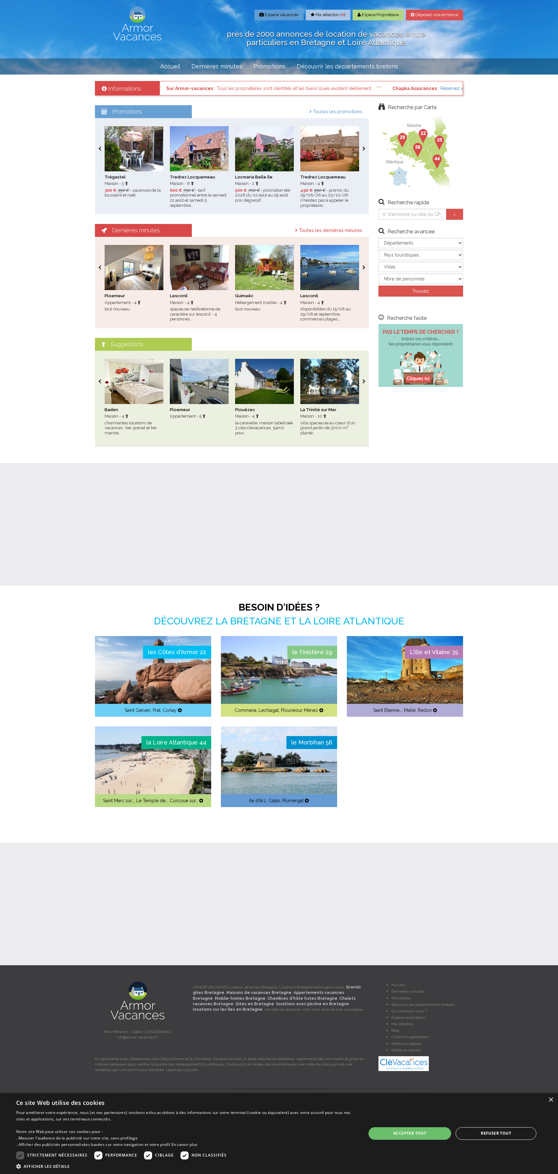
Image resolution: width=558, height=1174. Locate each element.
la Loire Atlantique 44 (176, 742)
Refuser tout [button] (496, 1133)
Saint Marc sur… (118, 800)
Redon (425, 710)
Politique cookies (406, 1050)
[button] (186, 1166)
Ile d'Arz (257, 800)
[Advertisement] (279, 524)
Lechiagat (269, 710)
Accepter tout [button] (409, 1133)
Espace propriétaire (408, 1017)
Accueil (170, 66)
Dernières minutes (216, 66)
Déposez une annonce (436, 14)
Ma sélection (402, 1024)
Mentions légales (406, 1043)
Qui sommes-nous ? (409, 1011)
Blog (395, 1030)
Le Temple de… (152, 800)
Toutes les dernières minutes (329, 230)
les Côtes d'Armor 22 (177, 652)
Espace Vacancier (281, 14)
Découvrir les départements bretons (347, 66)
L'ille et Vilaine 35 (434, 652)
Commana (245, 710)
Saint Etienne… (387, 710)
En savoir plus (184, 1144)
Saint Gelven (137, 710)
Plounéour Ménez (299, 710)
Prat (156, 710)
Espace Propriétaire (380, 14)
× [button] (550, 1100)
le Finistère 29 (312, 652)
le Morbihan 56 (311, 742)
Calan (274, 800)
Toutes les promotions (337, 111)
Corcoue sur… (184, 800)
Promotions (269, 66)
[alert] (279, 1133)
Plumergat (293, 800)
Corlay (170, 710)
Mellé (410, 710)
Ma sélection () (330, 14)
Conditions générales (409, 1037)
